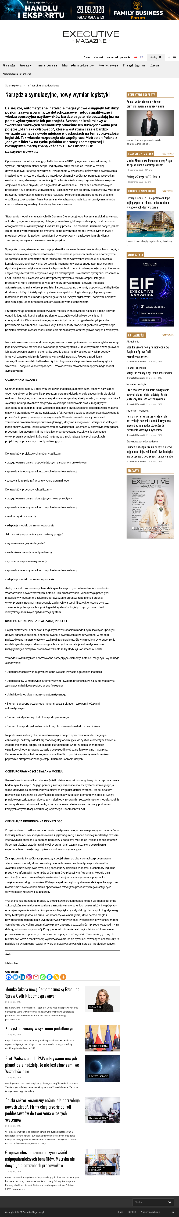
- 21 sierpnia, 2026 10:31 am (139, 170)
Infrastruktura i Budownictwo (78, 65)
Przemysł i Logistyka (134, 65)
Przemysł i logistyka (98, 1118)
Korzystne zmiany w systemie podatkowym (39, 1028)
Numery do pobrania (118, 57)
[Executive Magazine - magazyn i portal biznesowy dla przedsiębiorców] (91, 39)
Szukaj (153, 57)
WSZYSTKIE (168, 154)
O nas (87, 57)
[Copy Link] (56, 977)
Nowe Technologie (108, 65)
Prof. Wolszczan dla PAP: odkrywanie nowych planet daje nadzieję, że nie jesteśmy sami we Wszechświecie (42, 1064)
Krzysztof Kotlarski (136, 361)
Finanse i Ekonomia (47, 65)
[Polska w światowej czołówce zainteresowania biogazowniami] (150, 123)
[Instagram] (29, 977)
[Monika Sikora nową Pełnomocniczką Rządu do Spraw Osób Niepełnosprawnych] (102, 999)
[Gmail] (36, 977)
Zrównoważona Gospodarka (17, 74)
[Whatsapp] (43, 977)
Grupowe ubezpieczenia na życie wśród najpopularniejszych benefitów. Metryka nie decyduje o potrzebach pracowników (40, 1158)
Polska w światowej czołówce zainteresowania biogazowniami (145, 103)
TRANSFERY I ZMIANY (140, 154)
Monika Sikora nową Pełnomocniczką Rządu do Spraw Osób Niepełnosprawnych (42, 992)
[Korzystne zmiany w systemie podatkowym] (102, 1038)
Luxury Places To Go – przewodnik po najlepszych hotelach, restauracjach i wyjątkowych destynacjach (148, 202)
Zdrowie (154, 65)
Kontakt (98, 57)
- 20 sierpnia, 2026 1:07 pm (139, 182)
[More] (63, 977)
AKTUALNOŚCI (136, 335)
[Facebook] (169, 57)
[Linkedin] (174, 57)
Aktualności (9, 65)
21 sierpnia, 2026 (13, 1002)
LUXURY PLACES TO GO (141, 191)
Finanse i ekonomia (98, 1046)
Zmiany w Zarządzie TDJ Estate (143, 177)
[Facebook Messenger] (49, 977)
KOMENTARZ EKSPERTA (141, 95)
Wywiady (25, 65)
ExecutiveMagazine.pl (33, 1212)
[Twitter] (15, 977)
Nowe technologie (98, 1076)
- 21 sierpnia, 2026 (153, 361)
